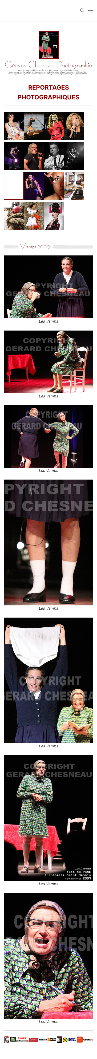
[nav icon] (90, 10)
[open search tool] (82, 10)
